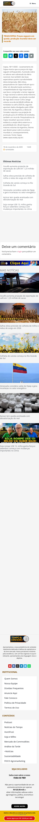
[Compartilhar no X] (16, 56)
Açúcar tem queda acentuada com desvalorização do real (18, 198)
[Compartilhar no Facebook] (21, 56)
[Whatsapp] (29, 666)
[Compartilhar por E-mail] (31, 56)
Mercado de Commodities (16, 741)
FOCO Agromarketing (14, 761)
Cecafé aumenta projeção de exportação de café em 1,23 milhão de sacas (18, 168)
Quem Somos (11, 678)
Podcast (8, 722)
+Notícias (8, 751)
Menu (34, 3)
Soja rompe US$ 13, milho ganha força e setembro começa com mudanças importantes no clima (17, 206)
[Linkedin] (21, 666)
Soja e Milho (10, 736)
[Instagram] (17, 666)
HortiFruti (9, 732)
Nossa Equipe (10, 683)
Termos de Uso (11, 707)
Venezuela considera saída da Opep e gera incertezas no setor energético (19, 191)
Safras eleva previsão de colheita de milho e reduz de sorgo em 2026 (19, 176)
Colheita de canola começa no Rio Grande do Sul (18, 184)
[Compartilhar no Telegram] (10, 56)
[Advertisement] (19, 227)
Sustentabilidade (12, 756)
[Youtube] (10, 666)
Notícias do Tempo (13, 727)
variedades (9, 149)
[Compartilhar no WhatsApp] (5, 56)
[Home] (9, 3)
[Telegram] (25, 666)
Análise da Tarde (12, 746)
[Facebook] (13, 666)
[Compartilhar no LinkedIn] (26, 56)
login (20, 251)
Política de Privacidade (15, 702)
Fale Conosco (10, 698)
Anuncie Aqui (10, 693)
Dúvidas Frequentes (14, 688)
